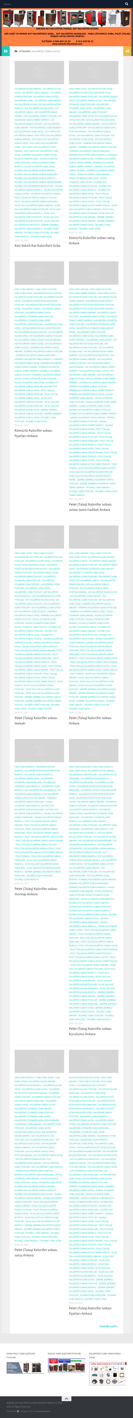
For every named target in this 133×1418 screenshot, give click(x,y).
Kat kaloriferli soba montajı (45, 127)
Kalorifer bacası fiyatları (47, 293)
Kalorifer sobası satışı (45, 96)
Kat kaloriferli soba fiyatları (93, 135)
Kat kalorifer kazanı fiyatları (31, 331)
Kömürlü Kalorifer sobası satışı (39, 154)
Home (7, 4)
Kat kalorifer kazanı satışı (39, 108)
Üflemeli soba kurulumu (40, 875)
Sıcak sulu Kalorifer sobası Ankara (34, 205)
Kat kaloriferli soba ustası (97, 1178)
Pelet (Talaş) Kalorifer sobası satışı (98, 658)
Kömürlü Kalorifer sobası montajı (87, 154)
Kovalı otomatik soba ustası (94, 405)
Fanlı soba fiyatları (46, 289)
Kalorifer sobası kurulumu (102, 805)
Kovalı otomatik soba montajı (97, 898)
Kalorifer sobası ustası (89, 100)
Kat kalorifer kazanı (26, 104)
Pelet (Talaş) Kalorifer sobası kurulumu (36, 201)
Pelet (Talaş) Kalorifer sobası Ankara (35, 650)
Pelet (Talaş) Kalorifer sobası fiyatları (35, 197)
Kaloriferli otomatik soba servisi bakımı (37, 1120)
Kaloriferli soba (24, 100)
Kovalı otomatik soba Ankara (93, 174)
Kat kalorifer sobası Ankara (84, 123)
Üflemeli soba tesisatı (40, 708)
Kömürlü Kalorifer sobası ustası (86, 394)
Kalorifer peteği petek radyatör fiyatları (91, 304)
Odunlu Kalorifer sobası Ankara (87, 417)
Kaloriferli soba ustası (99, 339)
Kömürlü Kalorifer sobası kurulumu (89, 150)
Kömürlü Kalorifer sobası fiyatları (98, 147)
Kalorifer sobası (31, 308)
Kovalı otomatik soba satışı (39, 166)
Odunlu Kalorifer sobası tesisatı (40, 646)
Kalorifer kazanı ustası (99, 300)
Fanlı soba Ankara (24, 289)
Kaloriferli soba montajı (94, 828)
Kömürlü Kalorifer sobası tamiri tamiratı (91, 390)
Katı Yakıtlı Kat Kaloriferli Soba (37, 245)
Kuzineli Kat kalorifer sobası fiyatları (89, 409)
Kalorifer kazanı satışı (100, 88)
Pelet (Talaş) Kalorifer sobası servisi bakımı (93, 662)
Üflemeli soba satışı (41, 236)
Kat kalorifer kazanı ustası (94, 355)
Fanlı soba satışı (77, 88)
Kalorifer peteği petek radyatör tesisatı (91, 308)
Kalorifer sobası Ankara (35, 92)
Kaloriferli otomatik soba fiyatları (34, 316)
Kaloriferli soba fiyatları (93, 112)
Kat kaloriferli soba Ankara (85, 595)
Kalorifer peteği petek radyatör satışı (89, 92)
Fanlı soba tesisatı (43, 553)
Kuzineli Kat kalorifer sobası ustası (34, 185)
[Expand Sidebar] (6, 51)
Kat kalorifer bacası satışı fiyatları (41, 328)
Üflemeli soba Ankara (97, 487)
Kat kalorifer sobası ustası (94, 370)
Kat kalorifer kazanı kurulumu (95, 840)
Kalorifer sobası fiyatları (83, 96)
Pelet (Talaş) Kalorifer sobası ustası (89, 665)
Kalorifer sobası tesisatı (28, 576)
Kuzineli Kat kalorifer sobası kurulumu (36, 174)
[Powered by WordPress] (18, 1411)
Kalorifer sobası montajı (38, 774)
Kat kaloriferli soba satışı (29, 131)
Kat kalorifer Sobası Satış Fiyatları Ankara (38, 339)
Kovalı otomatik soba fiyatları (39, 378)
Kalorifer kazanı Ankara (28, 88)
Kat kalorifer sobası (87, 580)
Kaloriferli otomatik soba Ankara (95, 568)
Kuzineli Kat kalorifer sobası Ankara (34, 170)
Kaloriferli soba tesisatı (28, 592)
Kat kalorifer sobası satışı (29, 343)
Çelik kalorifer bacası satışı (84, 1077)
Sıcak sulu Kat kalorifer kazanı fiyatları (90, 471)
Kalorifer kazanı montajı (94, 778)
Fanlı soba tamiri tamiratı (82, 293)
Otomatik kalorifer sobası (45, 193)
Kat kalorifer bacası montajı (40, 790)
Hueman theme (43, 1411)
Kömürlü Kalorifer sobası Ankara (97, 382)
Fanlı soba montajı (25, 766)
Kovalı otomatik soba (26, 158)
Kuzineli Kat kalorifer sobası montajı (35, 178)
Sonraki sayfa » (109, 1326)
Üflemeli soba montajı (26, 879)
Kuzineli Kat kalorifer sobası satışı (88, 914)
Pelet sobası (77, 673)
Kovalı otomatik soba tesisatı (31, 627)
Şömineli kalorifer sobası (90, 700)
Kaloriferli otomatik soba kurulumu (89, 1128)
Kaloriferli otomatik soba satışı (32, 320)
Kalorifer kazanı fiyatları (28, 297)
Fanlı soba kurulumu (80, 766)
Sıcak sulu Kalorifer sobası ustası (96, 468)
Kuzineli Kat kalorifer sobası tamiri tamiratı (93, 413)
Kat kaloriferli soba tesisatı (30, 611)
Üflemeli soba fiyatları (36, 232)
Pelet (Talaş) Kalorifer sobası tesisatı (36, 844)
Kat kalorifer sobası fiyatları (40, 115)
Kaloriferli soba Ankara (48, 100)
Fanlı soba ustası (107, 293)
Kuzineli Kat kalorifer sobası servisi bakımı (38, 182)
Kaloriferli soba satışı (81, 115)
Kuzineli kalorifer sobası (83, 627)
